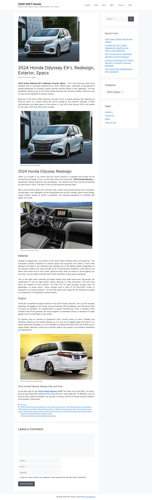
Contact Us (109, 116)
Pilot (130, 5)
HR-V (112, 5)
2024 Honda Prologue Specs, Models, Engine (36, 413)
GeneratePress (90, 497)
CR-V (104, 5)
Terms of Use (110, 123)
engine (33, 306)
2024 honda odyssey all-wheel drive (33, 407)
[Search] (131, 19)
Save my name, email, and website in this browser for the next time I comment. (53, 477)
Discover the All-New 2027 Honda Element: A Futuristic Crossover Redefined (119, 63)
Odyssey (121, 5)
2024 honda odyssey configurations (78, 407)
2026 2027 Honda (29, 4)
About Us (109, 112)
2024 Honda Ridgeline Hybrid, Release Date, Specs (38, 416)
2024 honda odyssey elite (27, 409)
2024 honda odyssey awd (56, 407)
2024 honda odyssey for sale (65, 409)
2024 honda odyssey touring (33, 411)
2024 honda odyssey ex (45, 409)
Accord (87, 5)
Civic (96, 5)
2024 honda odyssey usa (53, 411)
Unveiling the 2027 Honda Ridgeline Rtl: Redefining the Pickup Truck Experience (116, 48)
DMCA (107, 119)
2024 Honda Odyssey (47, 391)
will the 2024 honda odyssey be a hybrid (77, 411)
